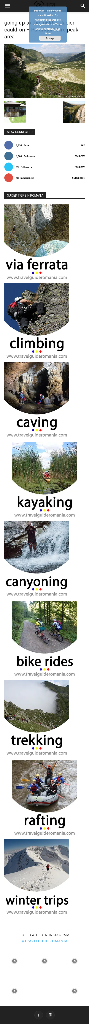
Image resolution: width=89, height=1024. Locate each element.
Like (82, 145)
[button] (7, 6)
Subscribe (78, 177)
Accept (50, 38)
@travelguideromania (44, 941)
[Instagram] (50, 1015)
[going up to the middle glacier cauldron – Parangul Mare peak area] (44, 97)
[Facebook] (38, 1015)
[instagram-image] (14, 960)
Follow (80, 156)
